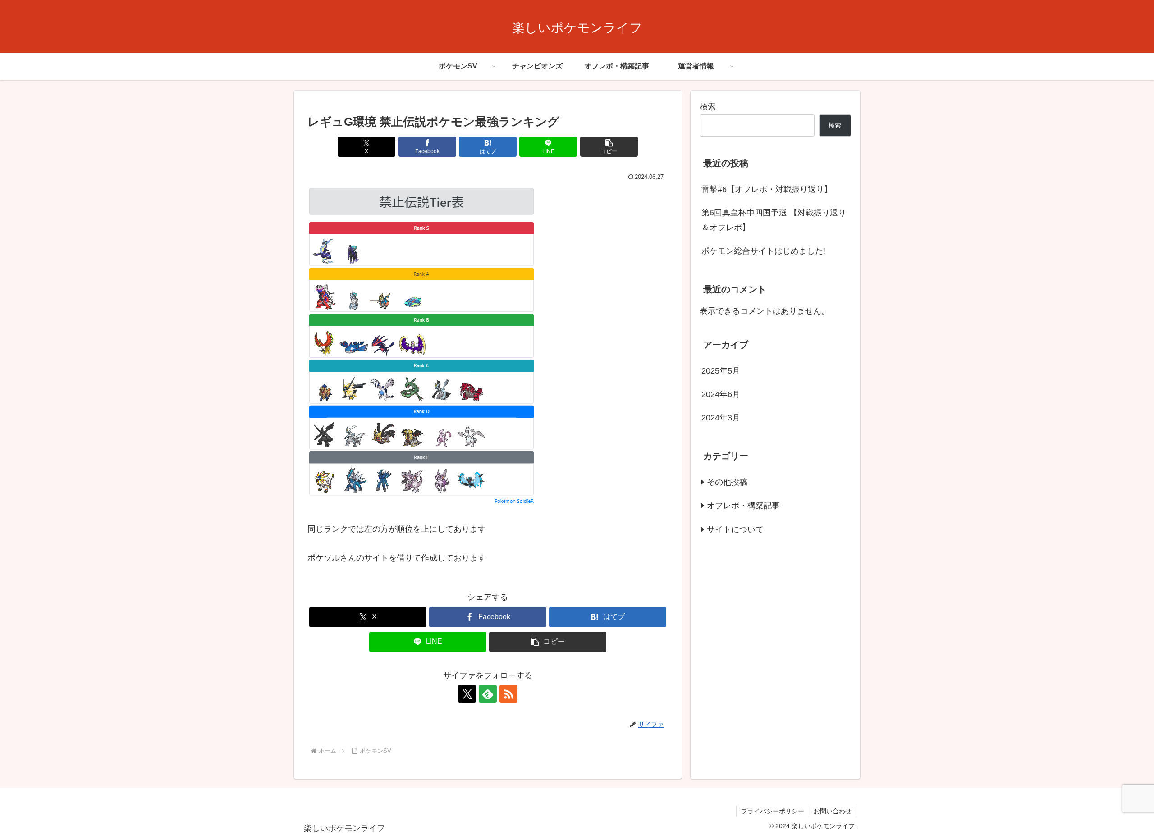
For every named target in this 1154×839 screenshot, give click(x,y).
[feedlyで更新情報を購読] (488, 694)
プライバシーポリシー (772, 811)
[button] (609, 147)
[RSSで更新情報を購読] (508, 694)
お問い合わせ (833, 811)
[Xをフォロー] (467, 694)
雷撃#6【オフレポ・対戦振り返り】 (766, 189)
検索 (708, 106)
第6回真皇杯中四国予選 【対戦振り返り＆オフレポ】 (773, 220)
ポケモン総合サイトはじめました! (763, 250)
